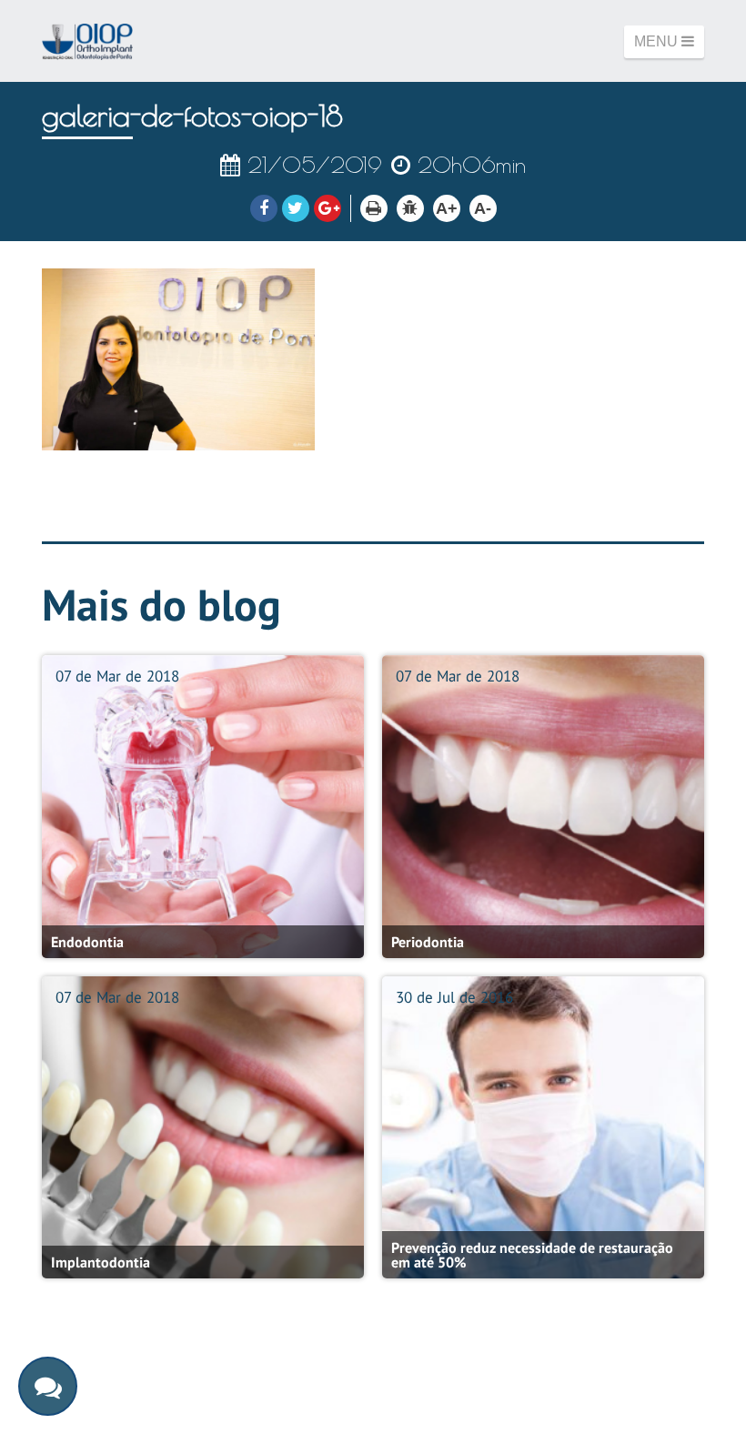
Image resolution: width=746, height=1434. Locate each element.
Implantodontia (100, 1262)
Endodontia (87, 941)
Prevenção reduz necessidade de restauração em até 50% (532, 1254)
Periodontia (427, 941)
